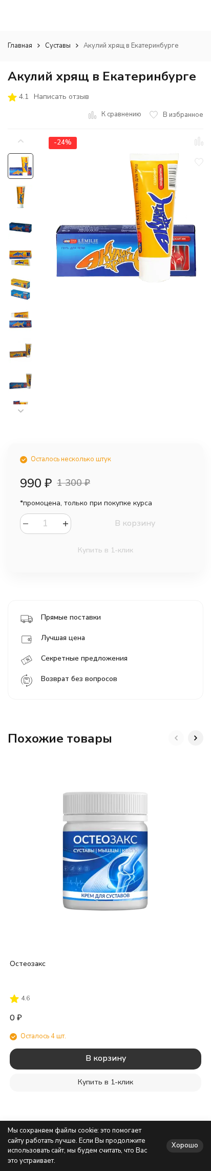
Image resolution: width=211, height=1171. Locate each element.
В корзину (135, 523)
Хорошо (185, 1145)
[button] (20, 411)
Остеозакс (28, 964)
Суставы (58, 45)
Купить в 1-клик (105, 550)
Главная (20, 45)
